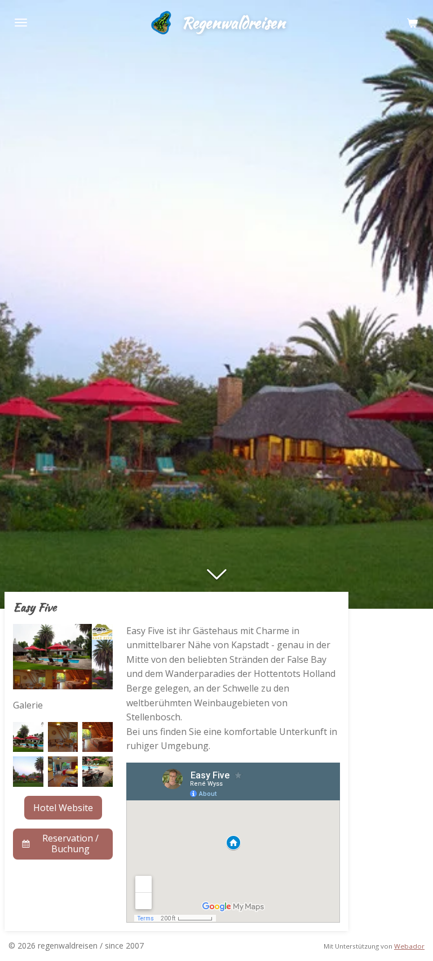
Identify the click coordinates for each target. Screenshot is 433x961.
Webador (409, 946)
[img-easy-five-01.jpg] (28, 737)
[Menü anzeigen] (20, 22)
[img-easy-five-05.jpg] (63, 771)
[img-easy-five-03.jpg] (97, 737)
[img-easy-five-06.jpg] (97, 771)
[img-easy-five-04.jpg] (28, 771)
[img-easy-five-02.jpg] (63, 737)
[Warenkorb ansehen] (412, 22)
